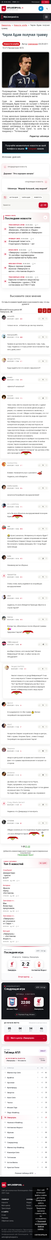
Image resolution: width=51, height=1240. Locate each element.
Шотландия (14, 197)
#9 (21, 644)
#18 (21, 398)
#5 (21, 775)
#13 (21, 558)
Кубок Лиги (13, 250)
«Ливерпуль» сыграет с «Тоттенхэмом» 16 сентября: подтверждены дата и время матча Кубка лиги (26, 255)
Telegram (32, 148)
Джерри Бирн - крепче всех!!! (9, 875)
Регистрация (35, 2)
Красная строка (15, 263)
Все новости (44, 217)
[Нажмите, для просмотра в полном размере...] (25, 87)
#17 (21, 465)
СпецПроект (7, 870)
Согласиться (41, 1235)
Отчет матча (25, 976)
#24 (21, 319)
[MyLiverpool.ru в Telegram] (40, 8)
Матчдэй (6, 931)
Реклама (5, 1218)
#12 (21, 577)
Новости (5, 1202)
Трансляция (6, 1208)
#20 (25, 669)
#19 (21, 380)
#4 (21, 805)
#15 (21, 507)
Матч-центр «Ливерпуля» (28, 1038)
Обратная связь (7, 1221)
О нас (4, 1215)
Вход (31, 855)
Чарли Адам (26, 197)
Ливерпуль (6, 25)
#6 (21, 751)
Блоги (28, 1205)
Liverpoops (33, 44)
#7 (21, 727)
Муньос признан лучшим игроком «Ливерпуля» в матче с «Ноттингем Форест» (22, 269)
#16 (21, 488)
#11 (21, 598)
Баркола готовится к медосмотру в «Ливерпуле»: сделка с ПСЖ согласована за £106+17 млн (24, 282)
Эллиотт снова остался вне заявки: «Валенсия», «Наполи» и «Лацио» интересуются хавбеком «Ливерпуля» (25, 230)
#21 (21, 361)
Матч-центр (6, 1205)
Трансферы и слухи (17, 225)
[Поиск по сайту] (46, 8)
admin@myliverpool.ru (10, 1237)
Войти (46, 2)
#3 (21, 823)
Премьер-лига (14, 238)
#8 (21, 705)
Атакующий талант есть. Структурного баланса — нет (22, 242)
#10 (21, 619)
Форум (28, 1202)
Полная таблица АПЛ (25, 1173)
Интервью (6, 885)
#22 (21, 337)
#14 (21, 529)
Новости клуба (20, 25)
